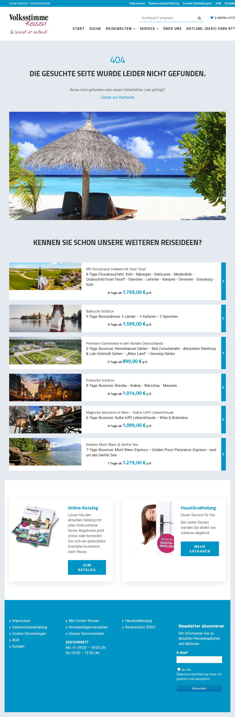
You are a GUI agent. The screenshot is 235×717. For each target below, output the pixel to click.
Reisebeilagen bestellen (88, 627)
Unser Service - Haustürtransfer (29, 3)
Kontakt (230, 3)
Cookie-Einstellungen (197, 3)
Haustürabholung (138, 621)
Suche (95, 28)
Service (148, 28)
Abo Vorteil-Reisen (84, 621)
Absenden (199, 688)
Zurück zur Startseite (117, 97)
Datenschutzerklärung (163, 3)
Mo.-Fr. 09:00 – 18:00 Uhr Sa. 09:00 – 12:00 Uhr (86, 647)
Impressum (137, 3)
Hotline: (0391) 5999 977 (210, 28)
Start (79, 28)
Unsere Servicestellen (86, 633)
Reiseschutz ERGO (140, 627)
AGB (218, 3)
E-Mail (181, 653)
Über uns (172, 28)
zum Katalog (87, 567)
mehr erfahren (200, 549)
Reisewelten (119, 28)
